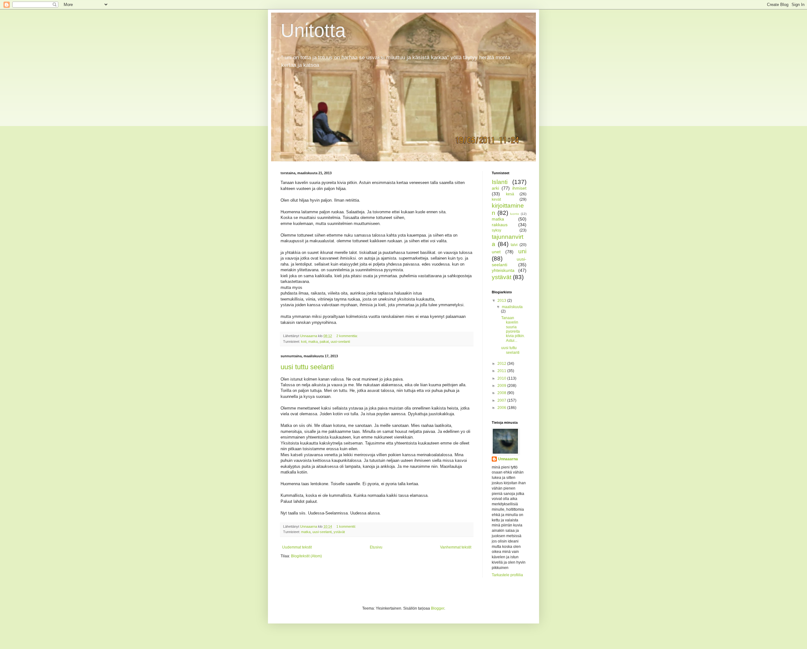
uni (522, 251)
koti (303, 341)
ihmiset (519, 188)
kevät (496, 199)
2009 (502, 385)
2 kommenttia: (347, 336)
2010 (502, 378)
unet (496, 251)
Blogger (437, 608)
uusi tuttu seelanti (307, 367)
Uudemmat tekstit (297, 547)
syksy (496, 230)
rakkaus (500, 224)
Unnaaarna (508, 459)
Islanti (500, 182)
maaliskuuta (512, 307)
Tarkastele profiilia (507, 575)
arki (495, 188)
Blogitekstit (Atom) (306, 556)
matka (313, 341)
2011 (502, 371)
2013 (502, 300)
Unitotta (313, 30)
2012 (502, 363)
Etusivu (376, 547)
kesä (510, 194)
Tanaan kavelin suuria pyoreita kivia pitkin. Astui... (513, 329)
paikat (324, 341)
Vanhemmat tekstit (455, 547)
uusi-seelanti (340, 341)
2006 (502, 407)
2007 (502, 400)
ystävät (339, 532)
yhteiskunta (503, 270)
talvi (514, 245)
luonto (514, 213)
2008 (502, 393)
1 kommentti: (346, 526)
